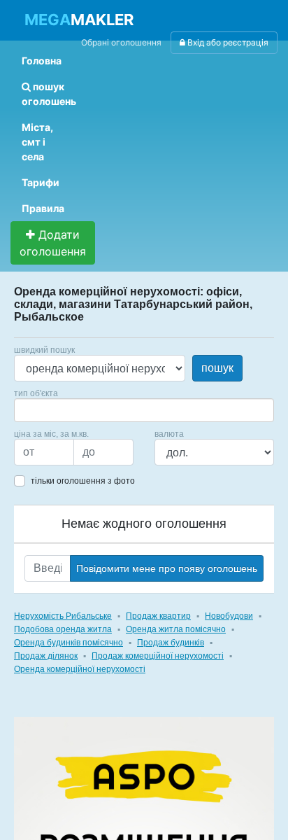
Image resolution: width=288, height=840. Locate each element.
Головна (42, 60)
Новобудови (229, 616)
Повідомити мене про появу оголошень (166, 568)
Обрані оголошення (121, 42)
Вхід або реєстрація (226, 42)
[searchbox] (39, 410)
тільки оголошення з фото (83, 481)
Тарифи (40, 182)
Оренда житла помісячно (176, 629)
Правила (43, 208)
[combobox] (144, 410)
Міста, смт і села (37, 141)
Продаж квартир (158, 616)
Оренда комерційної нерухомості (79, 669)
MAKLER (79, 19)
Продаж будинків (170, 643)
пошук (217, 368)
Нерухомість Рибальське (63, 616)
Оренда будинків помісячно (68, 643)
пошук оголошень (49, 93)
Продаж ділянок (46, 656)
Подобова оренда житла (63, 629)
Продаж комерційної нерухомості (158, 656)
